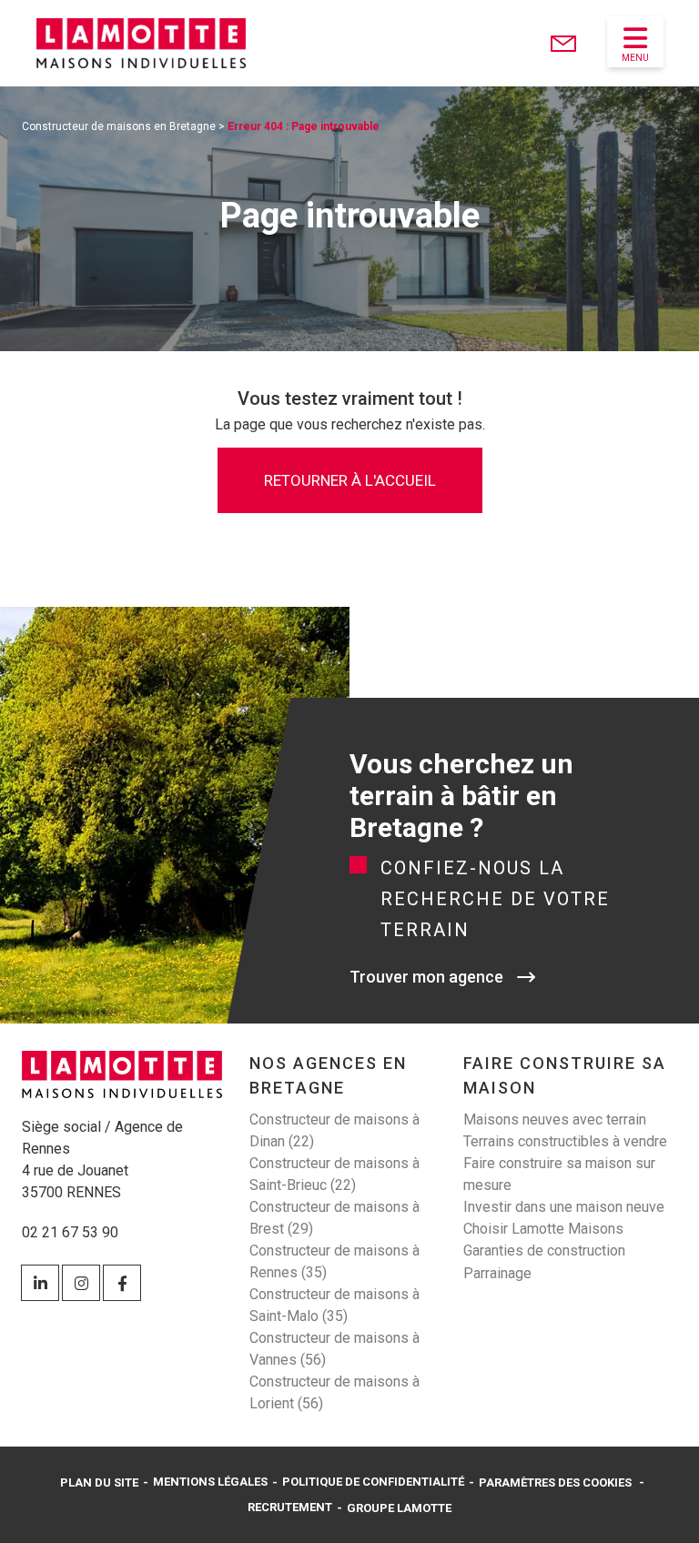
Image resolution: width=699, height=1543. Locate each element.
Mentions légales (210, 1481)
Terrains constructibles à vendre (565, 1141)
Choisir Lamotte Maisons (543, 1228)
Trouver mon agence (426, 976)
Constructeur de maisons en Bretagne (119, 126)
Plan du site (99, 1482)
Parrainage (497, 1273)
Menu (635, 58)
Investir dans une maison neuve (563, 1206)
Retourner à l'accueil (350, 480)
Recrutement (290, 1507)
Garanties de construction (544, 1250)
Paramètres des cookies (555, 1482)
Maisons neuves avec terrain (554, 1119)
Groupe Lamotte (399, 1508)
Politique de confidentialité (373, 1481)
